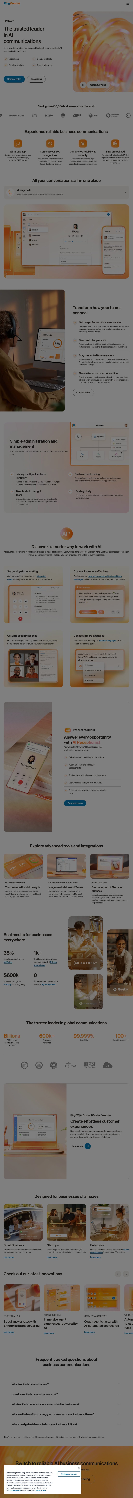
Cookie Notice (15, 1490)
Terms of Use (41, 1490)
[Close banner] (78, 1468)
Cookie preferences (69, 1474)
